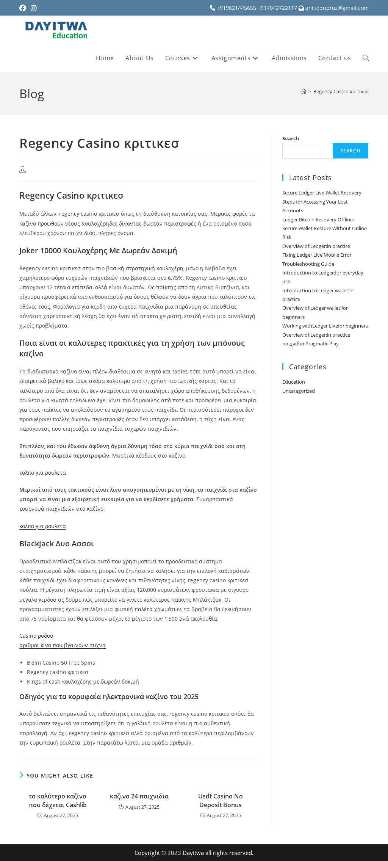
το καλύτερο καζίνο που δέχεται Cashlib (58, 800)
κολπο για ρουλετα (42, 472)
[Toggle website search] (365, 58)
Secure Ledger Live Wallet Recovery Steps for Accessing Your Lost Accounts (321, 201)
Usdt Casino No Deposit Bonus (220, 800)
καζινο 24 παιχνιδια (139, 796)
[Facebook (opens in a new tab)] (23, 8)
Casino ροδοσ (36, 635)
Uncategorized (298, 390)
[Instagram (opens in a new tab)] (33, 8)
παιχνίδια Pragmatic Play (310, 343)
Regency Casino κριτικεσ (341, 91)
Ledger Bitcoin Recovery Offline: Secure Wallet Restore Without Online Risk (324, 228)
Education (293, 381)
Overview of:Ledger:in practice (316, 246)
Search (290, 138)
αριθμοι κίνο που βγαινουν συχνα (62, 645)
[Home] (303, 91)
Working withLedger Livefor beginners (325, 325)
